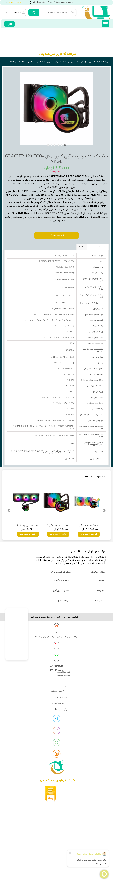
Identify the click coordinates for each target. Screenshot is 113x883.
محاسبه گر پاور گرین (61, 590)
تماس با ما (99, 600)
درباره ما (100, 590)
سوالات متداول (63, 600)
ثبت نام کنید (11, 12)
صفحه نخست (98, 580)
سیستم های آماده (61, 580)
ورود (19, 12)
